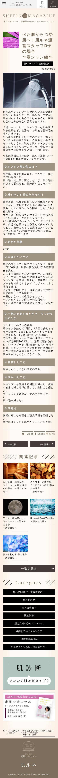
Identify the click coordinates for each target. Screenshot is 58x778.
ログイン (42, 6)
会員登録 (53, 6)
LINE (52, 433)
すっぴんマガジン (14, 732)
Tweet (29, 433)
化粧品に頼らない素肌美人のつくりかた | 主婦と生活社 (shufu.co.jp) (28, 203)
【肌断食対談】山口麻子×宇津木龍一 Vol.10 (45, 444)
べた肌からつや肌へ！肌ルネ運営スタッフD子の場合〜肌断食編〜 (12, 444)
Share (41, 433)
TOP (5, 731)
